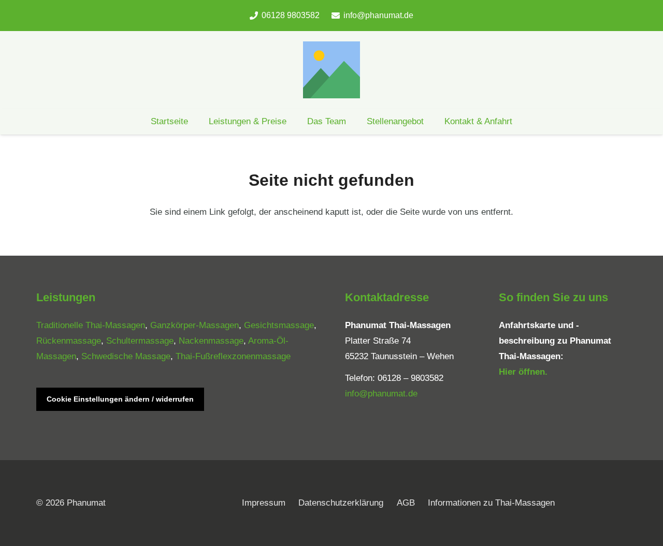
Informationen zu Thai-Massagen (491, 503)
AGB (406, 503)
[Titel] (331, 69)
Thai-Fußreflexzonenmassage (233, 356)
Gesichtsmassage (279, 325)
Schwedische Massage (125, 356)
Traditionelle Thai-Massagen (90, 325)
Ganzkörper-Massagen (194, 325)
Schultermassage (140, 341)
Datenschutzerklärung (340, 503)
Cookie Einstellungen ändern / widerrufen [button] (120, 399)
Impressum (263, 503)
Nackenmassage (211, 341)
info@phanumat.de (381, 394)
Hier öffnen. (523, 372)
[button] (354, 121)
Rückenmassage (68, 341)
